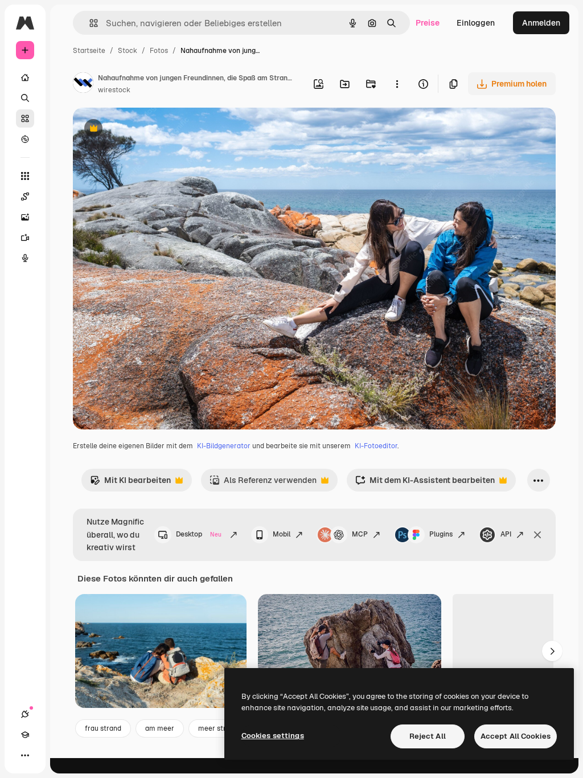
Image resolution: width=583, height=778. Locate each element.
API (505, 534)
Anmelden (541, 23)
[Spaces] (25, 196)
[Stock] (25, 118)
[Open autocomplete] (89, 23)
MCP (360, 534)
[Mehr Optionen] (396, 83)
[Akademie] (25, 735)
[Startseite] (25, 77)
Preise (428, 23)
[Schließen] (537, 534)
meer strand (218, 728)
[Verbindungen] (25, 714)
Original (146, 129)
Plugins (441, 534)
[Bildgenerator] (25, 217)
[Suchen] (25, 98)
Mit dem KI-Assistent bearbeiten (425, 483)
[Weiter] (552, 651)
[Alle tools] (25, 176)
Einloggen (476, 23)
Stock (127, 50)
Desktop (198, 534)
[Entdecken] (25, 139)
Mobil (281, 534)
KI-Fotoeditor (376, 446)
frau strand (103, 728)
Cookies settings (272, 735)
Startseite (89, 50)
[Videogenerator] (25, 237)
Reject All (427, 736)
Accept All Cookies (516, 736)
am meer (159, 728)
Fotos (159, 50)
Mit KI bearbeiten (130, 483)
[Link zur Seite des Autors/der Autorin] (83, 84)
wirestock (114, 90)
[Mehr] (25, 755)
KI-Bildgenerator (224, 446)
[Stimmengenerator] (25, 258)
